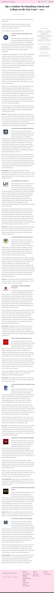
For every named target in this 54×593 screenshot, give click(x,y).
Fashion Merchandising (44, 49)
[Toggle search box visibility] (39, 1)
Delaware (48, 31)
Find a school (44, 1)
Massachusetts (44, 33)
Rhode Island (41, 40)
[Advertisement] (44, 19)
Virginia (48, 40)
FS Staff (23, 14)
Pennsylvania (44, 38)
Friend (36, 574)
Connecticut (40, 31)
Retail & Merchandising (44, 55)
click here (21, 30)
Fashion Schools (8, 2)
